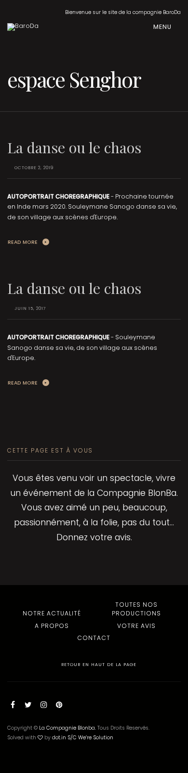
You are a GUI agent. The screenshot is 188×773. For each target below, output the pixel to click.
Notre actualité (52, 613)
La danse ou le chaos (74, 147)
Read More (23, 242)
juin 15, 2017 (30, 308)
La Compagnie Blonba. (67, 728)
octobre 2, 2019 (34, 168)
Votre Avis (136, 626)
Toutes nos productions (136, 608)
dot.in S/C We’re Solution (82, 737)
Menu (163, 27)
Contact (93, 638)
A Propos (52, 626)
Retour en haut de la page (97, 664)
